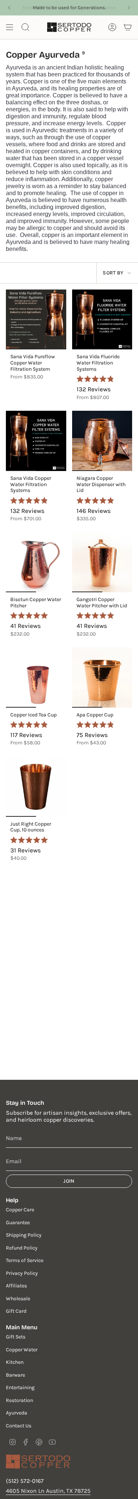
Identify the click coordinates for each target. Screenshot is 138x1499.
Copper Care (20, 1210)
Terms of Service (24, 1260)
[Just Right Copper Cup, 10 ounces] (36, 786)
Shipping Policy (24, 1235)
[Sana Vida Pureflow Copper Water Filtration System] (36, 320)
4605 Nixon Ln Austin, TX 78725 (48, 1490)
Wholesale (18, 1298)
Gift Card (16, 1311)
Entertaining (20, 1387)
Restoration (19, 1400)
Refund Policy (22, 1248)
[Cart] (127, 27)
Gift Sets (15, 1337)
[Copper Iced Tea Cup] (36, 677)
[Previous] (9, 7)
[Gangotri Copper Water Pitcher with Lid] (102, 562)
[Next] (128, 7)
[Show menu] (9, 27)
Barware (15, 1375)
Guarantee (18, 1222)
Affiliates (16, 1286)
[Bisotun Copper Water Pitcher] (36, 562)
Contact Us (18, 1426)
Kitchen (15, 1362)
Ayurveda (16, 1413)
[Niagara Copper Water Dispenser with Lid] (102, 441)
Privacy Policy (22, 1273)
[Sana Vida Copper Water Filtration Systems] (36, 441)
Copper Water (22, 1350)
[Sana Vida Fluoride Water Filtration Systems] (102, 320)
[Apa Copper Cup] (102, 677)
